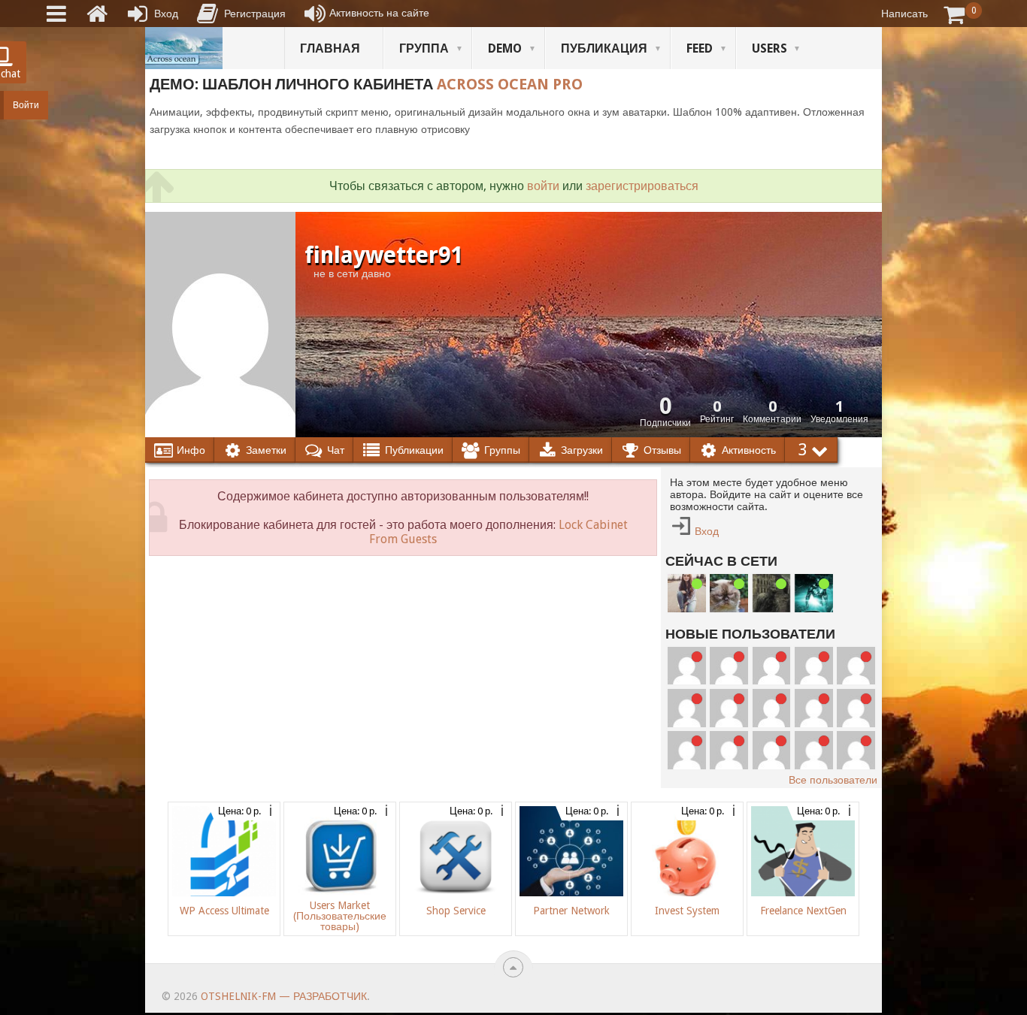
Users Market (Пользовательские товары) (339, 916)
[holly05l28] (814, 750)
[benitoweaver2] (729, 666)
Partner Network (571, 910)
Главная (330, 48)
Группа (424, 48)
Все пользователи (833, 780)
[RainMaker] (814, 666)
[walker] (772, 593)
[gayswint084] (687, 708)
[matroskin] (729, 593)
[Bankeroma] (729, 708)
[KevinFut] (814, 708)
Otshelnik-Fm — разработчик (284, 996)
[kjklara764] (856, 750)
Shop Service (456, 910)
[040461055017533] (729, 750)
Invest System (687, 910)
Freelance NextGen (803, 910)
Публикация (604, 48)
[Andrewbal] (687, 750)
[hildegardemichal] (772, 750)
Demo (505, 48)
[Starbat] (814, 593)
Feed (699, 48)
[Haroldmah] (772, 666)
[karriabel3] (772, 708)
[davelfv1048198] (856, 666)
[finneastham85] (687, 666)
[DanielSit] (856, 708)
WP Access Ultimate (224, 910)
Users (769, 48)
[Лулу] (687, 593)
